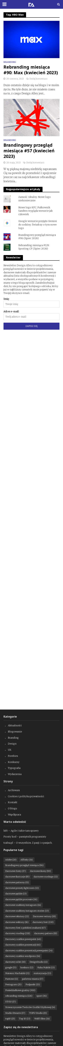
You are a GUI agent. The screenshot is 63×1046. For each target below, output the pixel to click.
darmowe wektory (17, 922)
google (10, 967)
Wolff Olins (42, 1018)
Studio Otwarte (15, 1013)
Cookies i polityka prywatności (26, 796)
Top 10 (24, 1018)
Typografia (14, 768)
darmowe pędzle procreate (21, 899)
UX (9, 749)
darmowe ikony (40, 871)
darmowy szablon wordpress (22, 956)
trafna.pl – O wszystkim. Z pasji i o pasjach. (28, 842)
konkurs (26, 967)
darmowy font (43, 922)
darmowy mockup (17, 933)
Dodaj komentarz (38, 78)
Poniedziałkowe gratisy (20, 990)
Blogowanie (15, 731)
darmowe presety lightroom (22, 888)
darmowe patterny (17, 882)
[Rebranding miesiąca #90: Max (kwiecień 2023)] (31, 39)
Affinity (26, 859)
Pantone (11, 979)
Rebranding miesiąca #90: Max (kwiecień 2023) (31, 69)
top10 (10, 1018)
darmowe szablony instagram (23, 905)
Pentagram (13, 984)
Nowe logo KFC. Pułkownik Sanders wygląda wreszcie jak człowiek (35, 211)
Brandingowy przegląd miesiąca (24, 865)
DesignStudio (39, 962)
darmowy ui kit (15, 962)
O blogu (12, 808)
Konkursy (13, 762)
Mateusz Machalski (17, 973)
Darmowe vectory (44, 916)
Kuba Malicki (46, 967)
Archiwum (14, 790)
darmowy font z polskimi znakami (25, 927)
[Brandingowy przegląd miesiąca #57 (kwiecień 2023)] (31, 117)
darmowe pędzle (16, 893)
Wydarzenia (15, 774)
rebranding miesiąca (18, 996)
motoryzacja (42, 973)
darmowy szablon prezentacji (23, 944)
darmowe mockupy (46, 876)
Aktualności (15, 725)
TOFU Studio (38, 1013)
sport (41, 996)
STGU (10, 1001)
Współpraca (14, 814)
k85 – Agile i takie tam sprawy (21, 830)
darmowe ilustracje (17, 876)
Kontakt (12, 802)
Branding (10, 62)
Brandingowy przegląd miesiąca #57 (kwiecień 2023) (29, 150)
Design (12, 743)
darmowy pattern (45, 933)
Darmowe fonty (15, 871)
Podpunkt (33, 984)
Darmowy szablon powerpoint (23, 939)
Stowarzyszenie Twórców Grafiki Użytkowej (30, 1007)
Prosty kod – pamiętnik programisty (25, 836)
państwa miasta (32, 979)
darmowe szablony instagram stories (27, 910)
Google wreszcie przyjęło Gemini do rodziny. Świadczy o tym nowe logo (37, 225)
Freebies (13, 756)
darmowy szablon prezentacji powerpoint (28, 950)
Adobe (10, 859)
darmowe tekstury (17, 916)
